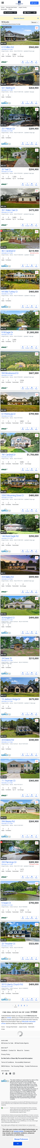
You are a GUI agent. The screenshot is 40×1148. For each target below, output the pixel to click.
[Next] (38, 35)
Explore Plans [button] (22, 1112)
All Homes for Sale (7, 1043)
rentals (9, 1017)
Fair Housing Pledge (17, 1066)
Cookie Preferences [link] (31, 1066)
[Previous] (2, 35)
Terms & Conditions (7, 1062)
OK (18, 1143)
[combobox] (35, 22)
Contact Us (12, 1050)
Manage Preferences (21, 1139)
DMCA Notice (5, 1066)
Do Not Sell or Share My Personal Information (17, 1058)
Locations (11, 12)
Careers (26, 1050)
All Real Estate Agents (22, 1043)
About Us (20, 1050)
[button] (34, 3)
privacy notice (18, 1131)
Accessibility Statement (22, 1062)
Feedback (4, 1050)
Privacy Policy (5, 1054)
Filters (31, 12)
